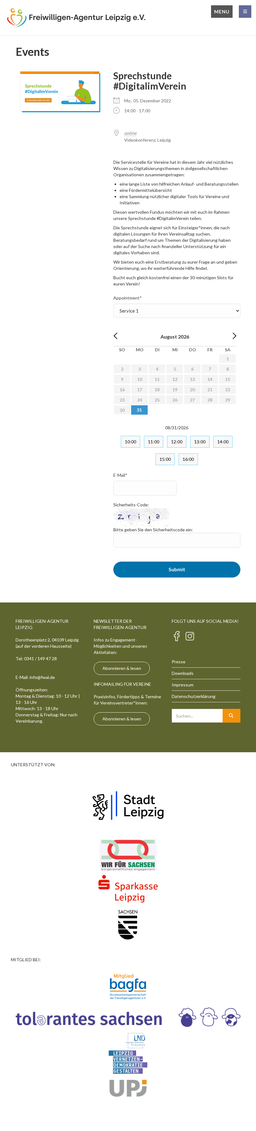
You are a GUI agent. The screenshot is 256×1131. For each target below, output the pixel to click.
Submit (177, 569)
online (130, 133)
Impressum (183, 684)
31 (139, 409)
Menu (221, 11)
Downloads (183, 673)
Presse (178, 661)
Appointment (127, 297)
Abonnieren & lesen (121, 668)
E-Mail (120, 475)
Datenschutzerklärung (193, 696)
